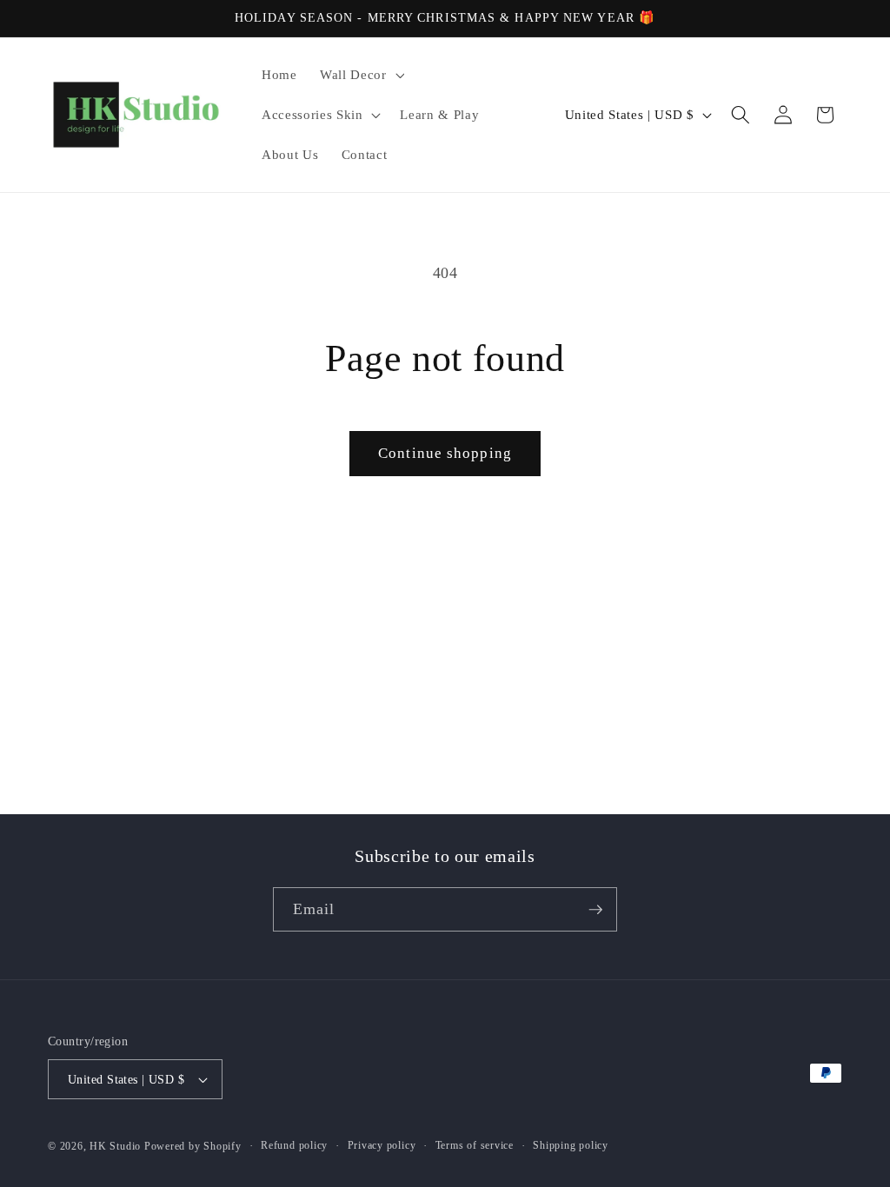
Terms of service (474, 1145)
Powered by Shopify (193, 1146)
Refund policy (294, 1145)
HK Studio (117, 1146)
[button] (360, 75)
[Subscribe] (595, 909)
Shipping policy (570, 1145)
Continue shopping (445, 453)
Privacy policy (382, 1145)
